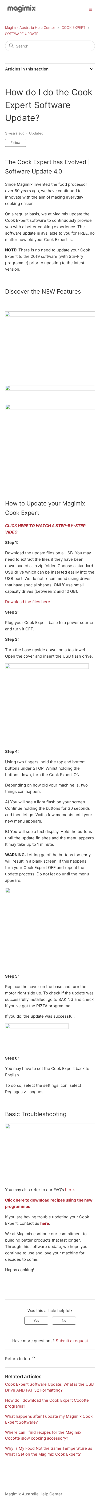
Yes (36, 1320)
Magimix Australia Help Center (30, 27)
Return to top (18, 1358)
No (64, 1320)
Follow (16, 143)
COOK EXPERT (73, 27)
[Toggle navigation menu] (90, 9)
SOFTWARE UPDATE (21, 33)
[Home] (20, 12)
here (69, 1189)
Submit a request (72, 1340)
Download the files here (27, 601)
